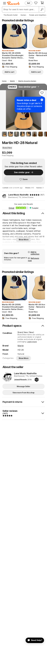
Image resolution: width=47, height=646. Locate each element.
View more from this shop (24, 393)
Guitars (23, 15)
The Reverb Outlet (11, 15)
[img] (35, 195)
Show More (23, 240)
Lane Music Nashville (18, 194)
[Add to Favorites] (24, 27)
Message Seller (23, 386)
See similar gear (27, 86)
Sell (28, 3)
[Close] (41, 99)
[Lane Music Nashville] (7, 377)
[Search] (42, 9)
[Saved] (36, 3)
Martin (21, 345)
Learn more (32, 342)
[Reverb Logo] (13, 3)
